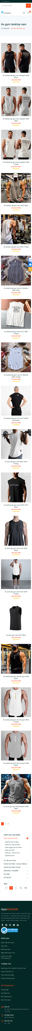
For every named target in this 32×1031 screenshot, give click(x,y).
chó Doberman (6, 958)
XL (21, 888)
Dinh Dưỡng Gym (6, 996)
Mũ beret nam (5, 949)
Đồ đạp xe (7, 877)
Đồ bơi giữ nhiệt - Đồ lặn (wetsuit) (16, 864)
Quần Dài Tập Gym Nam (12, 842)
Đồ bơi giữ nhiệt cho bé (12, 867)
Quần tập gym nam (7, 942)
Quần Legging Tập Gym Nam (13, 847)
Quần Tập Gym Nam (11, 838)
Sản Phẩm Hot (5, 993)
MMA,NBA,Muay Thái (8, 953)
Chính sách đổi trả (7, 971)
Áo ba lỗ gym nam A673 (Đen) (16, 635)
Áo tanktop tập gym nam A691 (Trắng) (16, 247)
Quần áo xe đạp (6, 956)
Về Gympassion (7, 985)
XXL (26, 888)
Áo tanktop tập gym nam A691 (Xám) (16, 205)
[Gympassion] (6, 13)
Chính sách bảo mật (7, 975)
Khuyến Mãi (4, 990)
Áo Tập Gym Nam (10, 860)
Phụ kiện (7, 874)
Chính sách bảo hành (8, 978)
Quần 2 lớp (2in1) (9, 850)
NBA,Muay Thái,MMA (11, 871)
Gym (9, 909)
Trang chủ (6, 28)
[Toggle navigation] (24, 13)
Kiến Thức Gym (6, 1000)
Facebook (5, 1)
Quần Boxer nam (10, 855)
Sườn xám (4, 946)
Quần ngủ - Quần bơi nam (12, 853)
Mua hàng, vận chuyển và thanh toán (13, 968)
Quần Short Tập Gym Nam (12, 844)
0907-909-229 (9, 1017)
